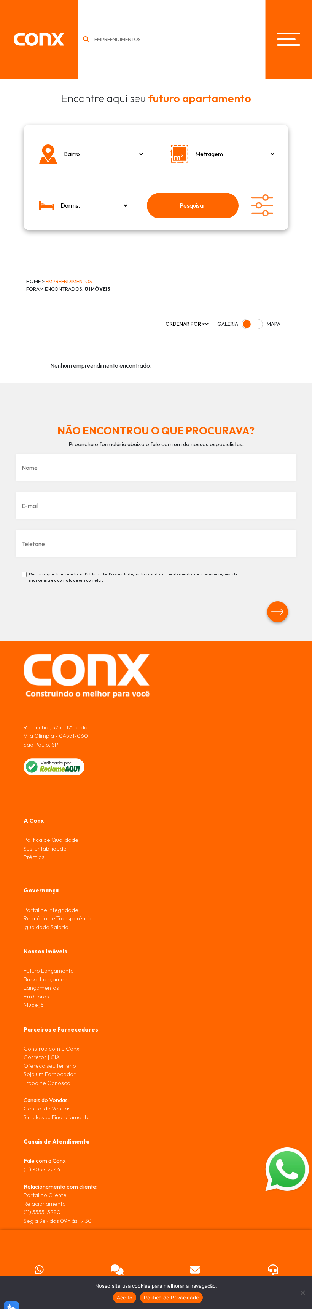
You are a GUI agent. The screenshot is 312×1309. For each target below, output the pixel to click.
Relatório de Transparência (58, 918)
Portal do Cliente (45, 1194)
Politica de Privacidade (109, 574)
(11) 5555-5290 (42, 1212)
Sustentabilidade (45, 848)
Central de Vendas (47, 1108)
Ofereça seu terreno (50, 1065)
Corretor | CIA (42, 1057)
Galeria (227, 323)
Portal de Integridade (51, 909)
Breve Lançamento (48, 979)
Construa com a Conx (51, 1048)
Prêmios (34, 856)
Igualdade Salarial (47, 927)
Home (33, 281)
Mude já (34, 1004)
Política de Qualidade (51, 839)
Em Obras (36, 996)
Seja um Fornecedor (50, 1074)
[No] (302, 1292)
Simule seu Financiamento (57, 1117)
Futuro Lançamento (49, 970)
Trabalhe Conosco (47, 1082)
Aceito (125, 1298)
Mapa (273, 323)
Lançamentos (41, 987)
